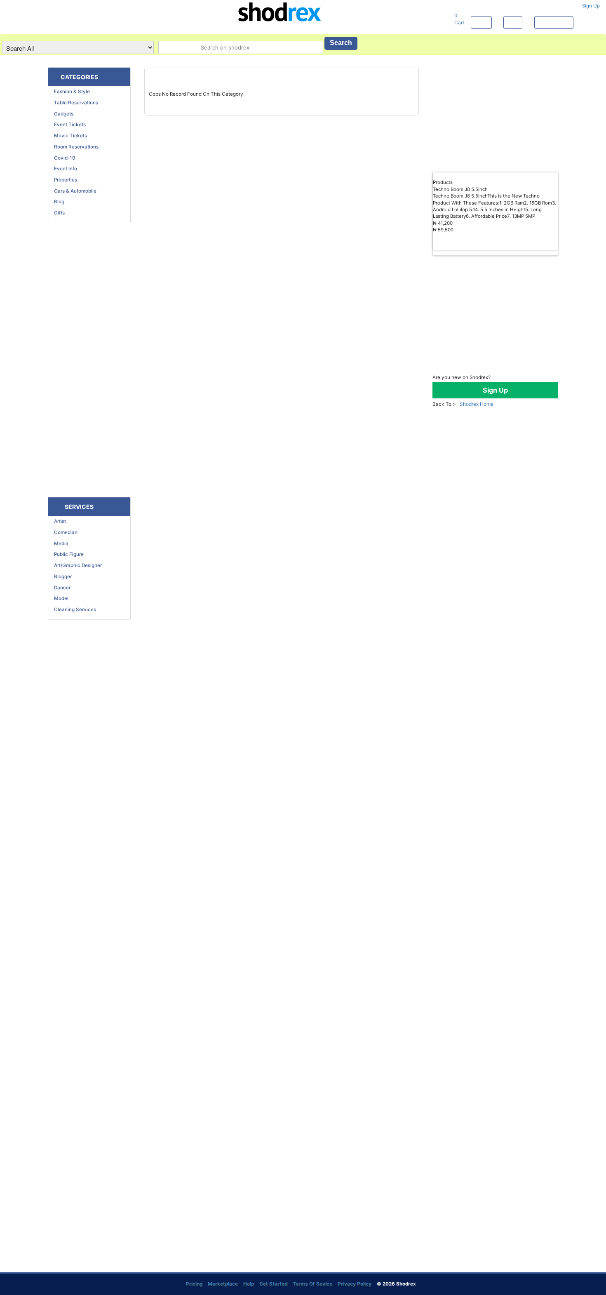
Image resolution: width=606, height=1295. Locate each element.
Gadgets (61, 114)
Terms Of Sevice (312, 1284)
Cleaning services (73, 609)
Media (59, 543)
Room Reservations (74, 147)
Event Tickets (68, 124)
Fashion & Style (70, 91)
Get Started (273, 1284)
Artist (58, 521)
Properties (63, 180)
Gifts (57, 213)
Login (481, 22)
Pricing (195, 1284)
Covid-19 (62, 158)
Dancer (60, 588)
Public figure (67, 554)
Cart (459, 19)
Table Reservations (74, 103)
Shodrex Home (475, 404)
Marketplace (554, 22)
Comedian (64, 532)
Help (513, 22)
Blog (57, 202)
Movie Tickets (68, 136)
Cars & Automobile (73, 191)
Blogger (61, 576)
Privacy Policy (354, 1284)
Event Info (63, 169)
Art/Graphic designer (76, 565)
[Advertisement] (89, 360)
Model (59, 598)
